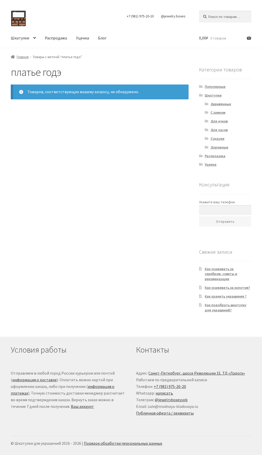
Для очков (219, 121)
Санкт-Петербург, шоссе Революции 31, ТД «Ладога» (196, 373)
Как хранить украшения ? (225, 296)
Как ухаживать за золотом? (227, 287)
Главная (23, 57)
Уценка (82, 37)
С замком (218, 112)
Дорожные (219, 147)
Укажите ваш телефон (217, 202)
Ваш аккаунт (82, 406)
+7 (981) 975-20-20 (140, 16)
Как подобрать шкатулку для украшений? (225, 307)
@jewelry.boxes (173, 16)
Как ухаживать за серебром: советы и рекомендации (221, 274)
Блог (102, 37)
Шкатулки (20, 37)
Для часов (219, 130)
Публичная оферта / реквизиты (165, 413)
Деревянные (221, 104)
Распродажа (56, 37)
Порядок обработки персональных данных (123, 443)
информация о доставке (34, 379)
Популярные (215, 86)
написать (164, 393)
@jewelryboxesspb (171, 399)
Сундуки (217, 138)
